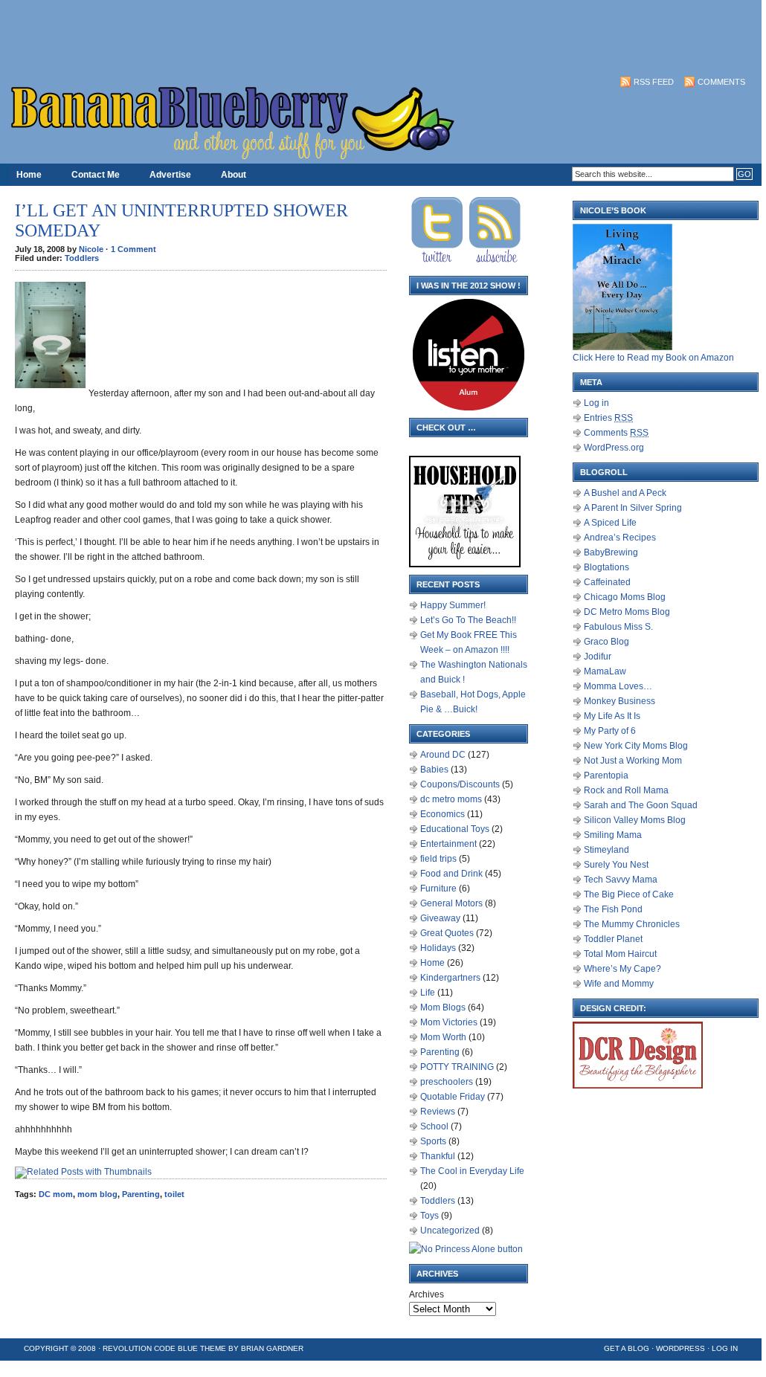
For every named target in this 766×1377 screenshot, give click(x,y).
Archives (426, 1294)
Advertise (170, 175)
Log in (596, 403)
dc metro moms (451, 799)
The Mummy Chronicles (632, 924)
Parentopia (606, 775)
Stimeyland (606, 850)
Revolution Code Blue (150, 1348)
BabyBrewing (611, 552)
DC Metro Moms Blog (627, 612)
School (434, 1126)
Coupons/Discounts (460, 784)
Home (29, 175)
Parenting (141, 1194)
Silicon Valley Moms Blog (635, 820)
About (233, 175)
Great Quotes (447, 933)
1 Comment (133, 249)
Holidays (438, 948)
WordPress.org (614, 447)
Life (427, 992)
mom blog (97, 1194)
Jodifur (597, 656)
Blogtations (606, 567)
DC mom (56, 1194)
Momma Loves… (618, 686)
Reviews (437, 1111)
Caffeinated (607, 582)
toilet (174, 1194)
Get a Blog (626, 1348)
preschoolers (446, 1082)
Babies (434, 769)
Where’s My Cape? (622, 969)
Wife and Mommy (619, 983)
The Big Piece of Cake (629, 894)
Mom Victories (448, 1022)
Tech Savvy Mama (620, 879)
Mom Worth (443, 1037)
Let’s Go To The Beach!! (468, 620)
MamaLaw (605, 671)
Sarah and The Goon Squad (641, 805)
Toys (429, 1215)
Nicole (91, 249)
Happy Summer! (453, 605)
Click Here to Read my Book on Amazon (653, 357)
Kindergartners (450, 978)
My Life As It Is (612, 716)
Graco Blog (606, 641)
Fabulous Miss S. (618, 627)
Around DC (443, 754)
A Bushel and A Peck (625, 493)
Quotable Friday (452, 1096)
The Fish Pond (613, 909)
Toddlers (82, 258)
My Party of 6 (610, 731)
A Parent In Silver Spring (633, 508)
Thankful (437, 1156)
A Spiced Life (610, 522)
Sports (433, 1141)
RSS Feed (654, 81)
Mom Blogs (443, 1007)
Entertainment (448, 844)
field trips (438, 859)
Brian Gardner (272, 1348)
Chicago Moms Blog (625, 597)
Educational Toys (454, 829)
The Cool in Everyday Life (472, 1171)
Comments (721, 81)
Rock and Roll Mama (626, 790)
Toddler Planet (613, 939)
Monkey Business (619, 701)
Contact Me (95, 175)
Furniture (438, 888)
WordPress (680, 1348)
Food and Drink (451, 873)
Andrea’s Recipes (620, 537)
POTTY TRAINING (457, 1067)
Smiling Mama (613, 835)
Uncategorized (450, 1230)
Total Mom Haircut (620, 954)
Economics (442, 814)
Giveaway (440, 918)
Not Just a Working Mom (633, 760)
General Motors (451, 903)
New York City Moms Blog (636, 746)
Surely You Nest (616, 865)
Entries (608, 418)
